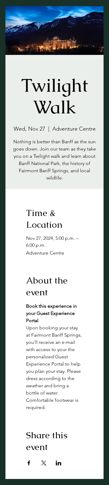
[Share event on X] (44, 463)
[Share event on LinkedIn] (58, 463)
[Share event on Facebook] (29, 463)
